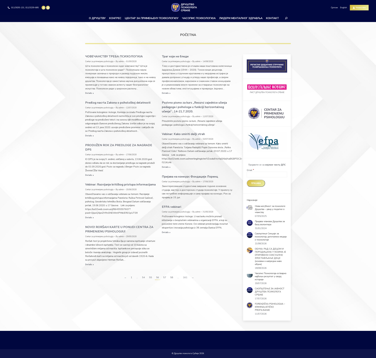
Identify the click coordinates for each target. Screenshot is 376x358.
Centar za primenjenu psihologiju (99, 61)
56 (157, 277)
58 (171, 277)
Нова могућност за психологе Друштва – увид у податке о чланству (270, 209)
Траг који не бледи (175, 56)
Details (88, 93)
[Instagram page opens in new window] (48, 8)
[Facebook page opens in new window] (43, 8)
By (120, 61)
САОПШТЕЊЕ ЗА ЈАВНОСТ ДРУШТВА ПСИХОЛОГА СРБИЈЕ (269, 291)
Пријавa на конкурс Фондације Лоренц (190, 177)
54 (143, 277)
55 (150, 277)
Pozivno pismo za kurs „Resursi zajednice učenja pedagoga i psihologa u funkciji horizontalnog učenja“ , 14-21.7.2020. (194, 107)
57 (164, 277)
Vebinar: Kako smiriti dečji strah (183, 134)
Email (250, 170)
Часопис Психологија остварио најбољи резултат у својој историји (270, 276)
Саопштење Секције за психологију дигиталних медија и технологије (271, 236)
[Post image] (250, 208)
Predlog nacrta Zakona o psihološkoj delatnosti (118, 103)
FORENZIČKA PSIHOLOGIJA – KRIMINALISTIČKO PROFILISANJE (270, 306)
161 (185, 277)
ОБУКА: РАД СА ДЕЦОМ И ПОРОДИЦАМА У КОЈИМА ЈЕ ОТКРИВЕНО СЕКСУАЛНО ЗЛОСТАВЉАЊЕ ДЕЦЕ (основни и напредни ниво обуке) (270, 256)
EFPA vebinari (171, 207)
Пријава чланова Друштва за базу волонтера (270, 223)
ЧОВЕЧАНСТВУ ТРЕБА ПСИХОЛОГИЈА (114, 56)
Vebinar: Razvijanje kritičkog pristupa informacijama (120, 184)
